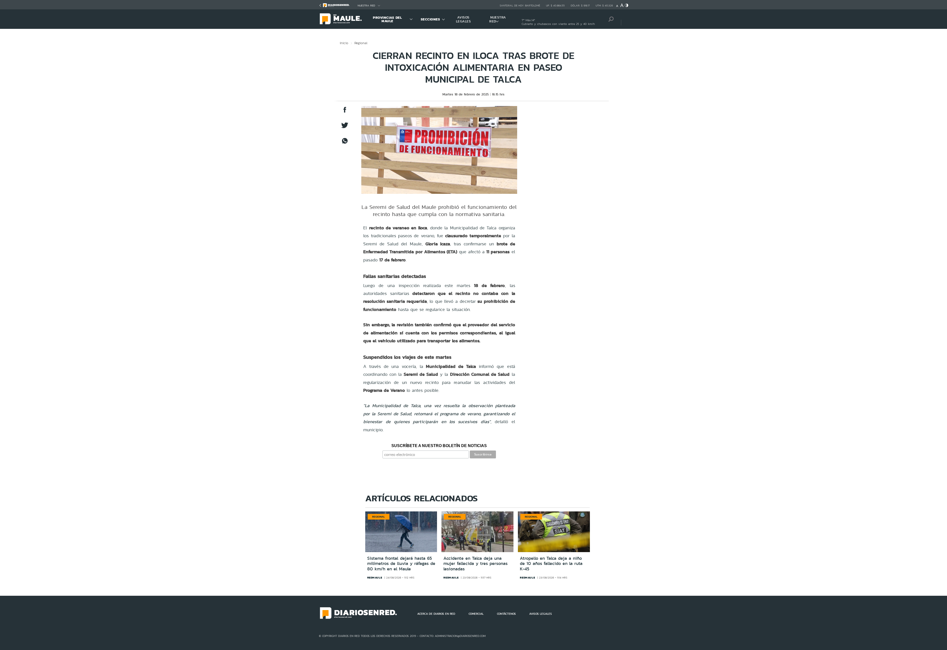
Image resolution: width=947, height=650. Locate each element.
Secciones (430, 19)
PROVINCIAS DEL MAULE (387, 19)
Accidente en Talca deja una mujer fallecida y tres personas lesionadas (475, 563)
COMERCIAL (476, 614)
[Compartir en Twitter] (344, 127)
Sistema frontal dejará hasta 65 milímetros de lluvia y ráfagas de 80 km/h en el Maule (401, 563)
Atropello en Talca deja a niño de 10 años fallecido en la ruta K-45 (551, 563)
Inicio (344, 43)
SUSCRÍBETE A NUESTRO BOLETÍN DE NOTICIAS (439, 446)
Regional (360, 43)
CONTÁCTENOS (506, 614)
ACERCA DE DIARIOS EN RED (436, 614)
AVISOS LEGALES (463, 19)
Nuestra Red (366, 5)
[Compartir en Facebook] (344, 112)
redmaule (374, 577)
